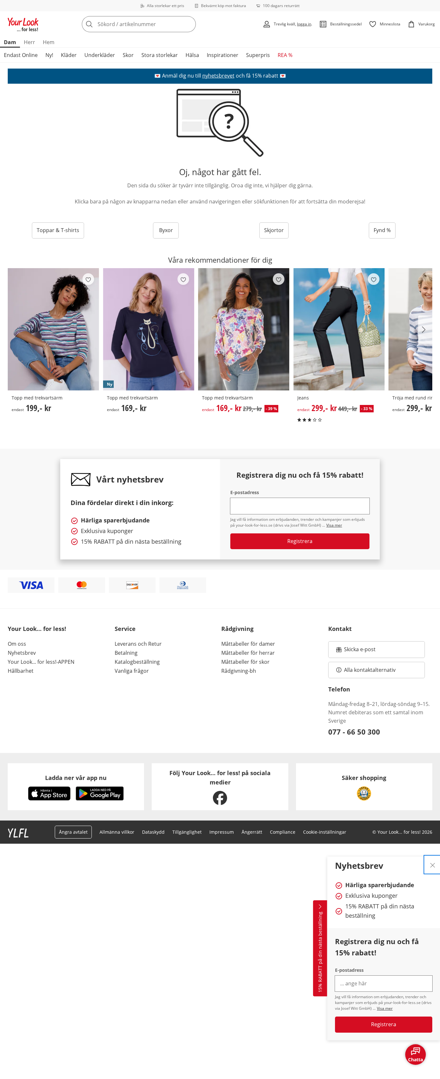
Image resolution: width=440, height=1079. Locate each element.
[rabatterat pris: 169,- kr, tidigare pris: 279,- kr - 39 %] (244, 329)
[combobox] (153, 24)
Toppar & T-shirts (58, 230)
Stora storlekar (159, 55)
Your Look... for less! (37, 629)
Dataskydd (153, 832)
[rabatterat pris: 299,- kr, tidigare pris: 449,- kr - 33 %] (339, 329)
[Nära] (432, 865)
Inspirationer (222, 55)
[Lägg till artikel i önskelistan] (88, 279)
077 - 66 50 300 (354, 732)
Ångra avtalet (73, 832)
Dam (10, 42)
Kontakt (340, 629)
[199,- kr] (53, 329)
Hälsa (192, 55)
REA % (285, 55)
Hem (48, 42)
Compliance (282, 832)
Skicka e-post (360, 651)
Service (125, 629)
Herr (29, 42)
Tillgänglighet (187, 832)
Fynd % (382, 230)
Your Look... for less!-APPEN (41, 661)
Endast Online (21, 55)
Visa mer (385, 1008)
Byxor (166, 230)
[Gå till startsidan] (23, 24)
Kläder (69, 55)
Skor (128, 55)
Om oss (17, 643)
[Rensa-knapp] (189, 24)
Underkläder (99, 55)
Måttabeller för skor (245, 661)
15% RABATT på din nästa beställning (320, 952)
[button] (425, 329)
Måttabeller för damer (248, 643)
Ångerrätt (252, 832)
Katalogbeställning (137, 661)
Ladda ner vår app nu (76, 778)
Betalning (126, 652)
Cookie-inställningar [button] (324, 832)
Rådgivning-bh (238, 670)
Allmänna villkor (117, 832)
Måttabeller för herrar (248, 652)
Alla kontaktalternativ (370, 669)
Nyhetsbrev (22, 652)
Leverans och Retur (138, 643)
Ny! (49, 55)
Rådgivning (237, 629)
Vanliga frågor (132, 670)
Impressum (221, 832)
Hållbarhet (20, 670)
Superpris (258, 55)
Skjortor (274, 230)
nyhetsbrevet (218, 75)
